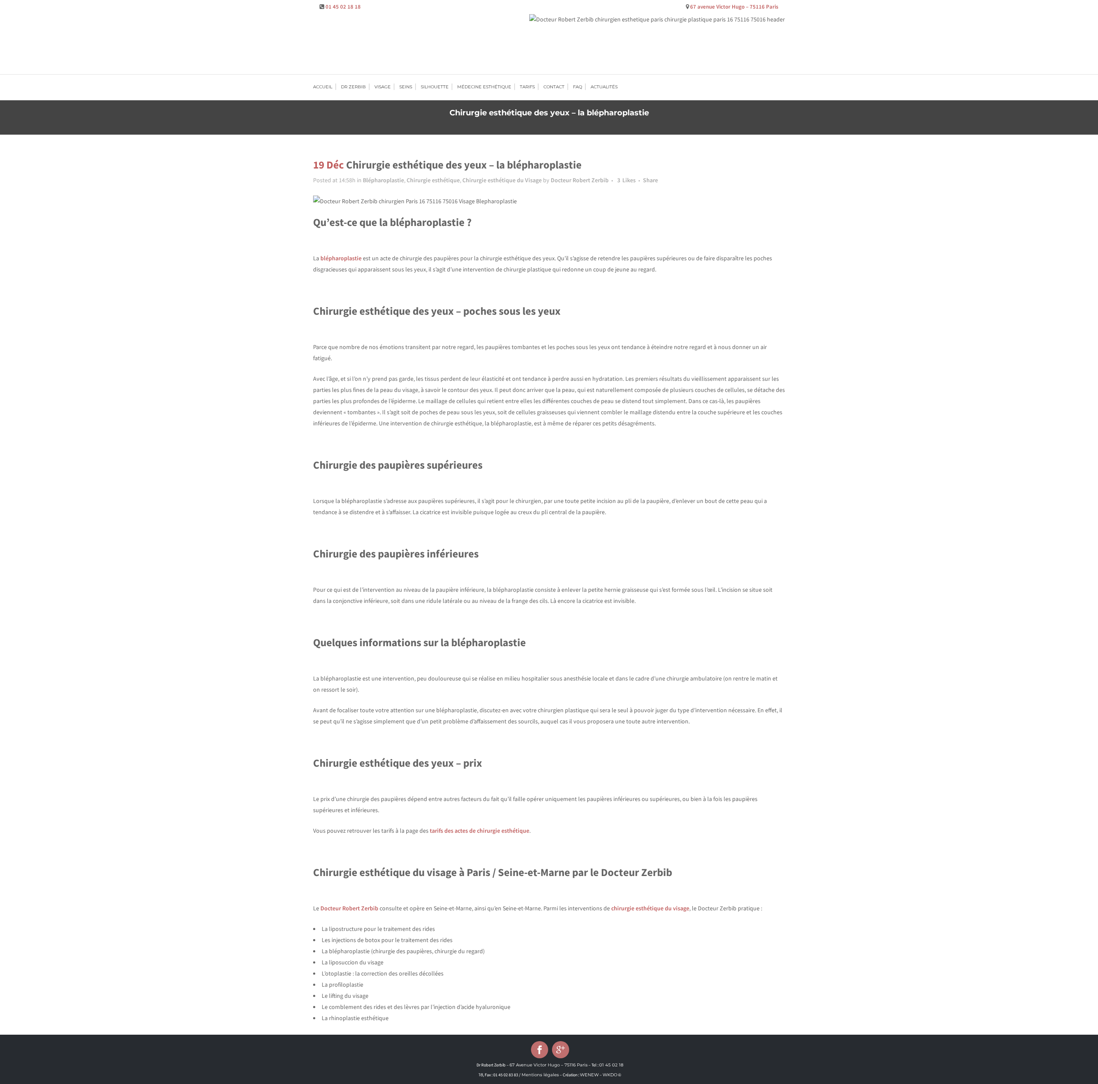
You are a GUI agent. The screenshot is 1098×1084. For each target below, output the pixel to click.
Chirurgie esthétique (433, 180)
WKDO (610, 1075)
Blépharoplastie (383, 180)
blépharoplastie (341, 258)
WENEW (589, 1075)
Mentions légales (540, 1075)
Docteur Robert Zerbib (580, 180)
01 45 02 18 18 (343, 6)
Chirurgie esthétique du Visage (502, 180)
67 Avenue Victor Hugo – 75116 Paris (549, 1065)
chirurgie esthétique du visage (650, 908)
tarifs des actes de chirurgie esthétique (479, 830)
